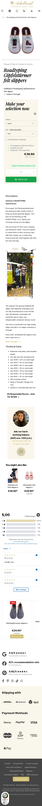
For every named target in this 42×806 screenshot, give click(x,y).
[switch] (5, 802)
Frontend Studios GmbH (26, 794)
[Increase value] (34, 172)
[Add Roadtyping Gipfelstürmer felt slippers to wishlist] (35, 113)
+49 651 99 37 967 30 (21, 441)
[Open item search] (2, 11)
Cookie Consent (32, 763)
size (13, 130)
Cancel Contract (21, 779)
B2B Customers (32, 775)
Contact (7, 763)
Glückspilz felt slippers (29, 486)
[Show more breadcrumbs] (3, 17)
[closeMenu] (39, 11)
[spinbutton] (21, 172)
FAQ (22, 775)
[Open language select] (9, 11)
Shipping (32, 157)
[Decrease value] (8, 172)
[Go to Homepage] (22, 4)
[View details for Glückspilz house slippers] (17, 610)
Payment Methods (16, 771)
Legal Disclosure (30, 767)
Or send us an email (21, 444)
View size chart (15, 130)
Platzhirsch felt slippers (13, 486)
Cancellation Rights (11, 775)
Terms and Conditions (14, 767)
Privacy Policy (18, 763)
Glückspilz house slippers (17, 623)
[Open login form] (31, 11)
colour (8, 119)
